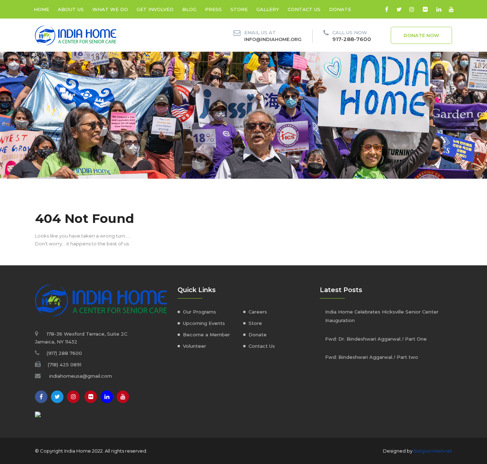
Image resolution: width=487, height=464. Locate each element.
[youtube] (451, 9)
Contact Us (261, 346)
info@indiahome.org (273, 39)
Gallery (267, 9)
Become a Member (206, 334)
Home (41, 9)
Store (239, 9)
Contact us (304, 9)
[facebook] (386, 9)
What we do (110, 9)
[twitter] (399, 9)
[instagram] (411, 9)
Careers (257, 312)
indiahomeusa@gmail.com (80, 376)
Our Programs (199, 312)
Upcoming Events (204, 323)
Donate (340, 9)
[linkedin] (438, 9)
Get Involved (155, 9)
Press (213, 9)
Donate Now (421, 35)
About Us (71, 9)
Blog (189, 9)
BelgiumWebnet (433, 451)
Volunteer (194, 346)
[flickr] (425, 9)
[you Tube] (123, 397)
